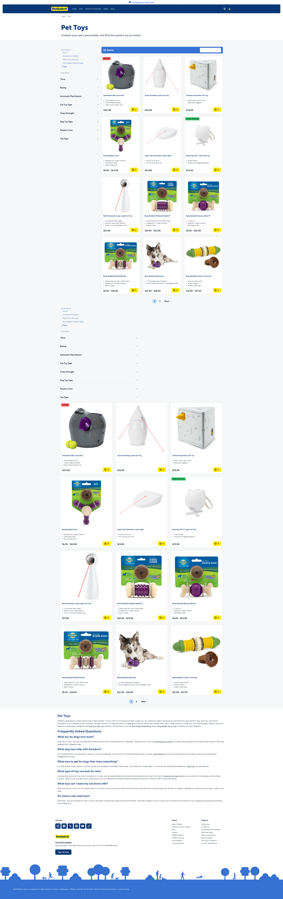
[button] (74, 8)
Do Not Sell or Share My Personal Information (100, 889)
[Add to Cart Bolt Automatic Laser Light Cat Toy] (134, 230)
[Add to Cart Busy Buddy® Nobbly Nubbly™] (176, 230)
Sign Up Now (63, 852)
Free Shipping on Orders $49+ (143, 2)
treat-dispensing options (163, 742)
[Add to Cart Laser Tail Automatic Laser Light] (176, 170)
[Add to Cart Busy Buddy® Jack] (134, 170)
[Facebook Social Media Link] (64, 826)
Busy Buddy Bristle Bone (141, 726)
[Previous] (106, 2)
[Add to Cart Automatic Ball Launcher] (134, 109)
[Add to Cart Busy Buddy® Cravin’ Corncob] (217, 290)
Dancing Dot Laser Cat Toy (174, 776)
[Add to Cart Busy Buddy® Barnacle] (176, 290)
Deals (106, 9)
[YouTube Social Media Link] (82, 826)
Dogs (74, 9)
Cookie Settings (123, 889)
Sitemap (80, 889)
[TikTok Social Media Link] (89, 826)
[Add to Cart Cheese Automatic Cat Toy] (217, 109)
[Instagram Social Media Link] (58, 826)
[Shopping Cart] (224, 9)
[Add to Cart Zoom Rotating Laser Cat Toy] (176, 109)
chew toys (191, 766)
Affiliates (73, 889)
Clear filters (64, 73)
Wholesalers (64, 889)
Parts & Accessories (93, 9)
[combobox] (210, 50)
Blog (112, 9)
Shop (63, 16)
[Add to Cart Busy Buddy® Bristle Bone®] (134, 290)
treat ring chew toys (96, 726)
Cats (81, 9)
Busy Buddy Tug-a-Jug (167, 726)
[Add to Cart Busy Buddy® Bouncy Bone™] (217, 230)
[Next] (176, 2)
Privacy (55, 889)
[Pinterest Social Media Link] (76, 826)
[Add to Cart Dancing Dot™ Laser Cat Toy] (217, 170)
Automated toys (159, 754)
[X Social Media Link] (70, 826)
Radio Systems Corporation (28, 889)
